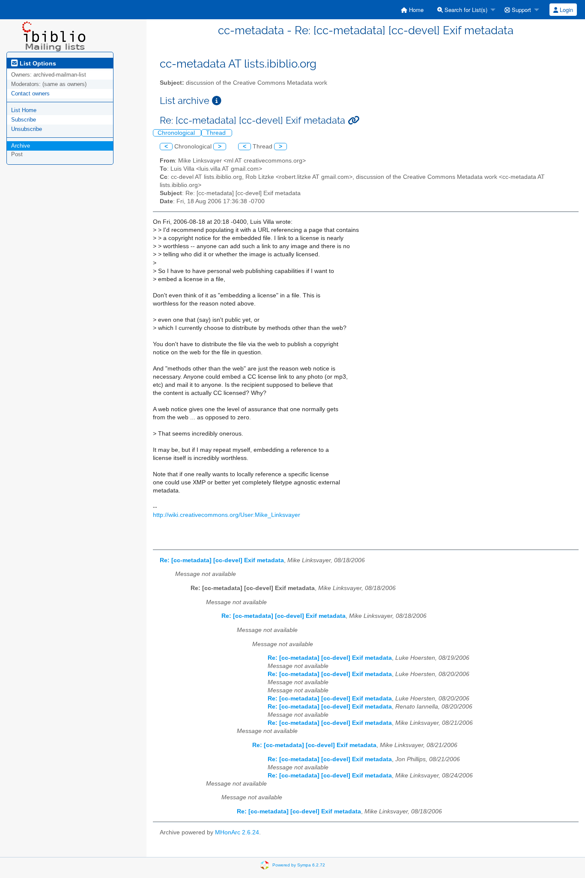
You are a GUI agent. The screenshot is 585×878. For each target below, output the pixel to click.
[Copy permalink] (353, 120)
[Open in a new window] (216, 100)
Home (415, 10)
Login (565, 10)
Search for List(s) (465, 10)
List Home (23, 110)
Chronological (177, 133)
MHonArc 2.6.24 (237, 832)
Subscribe (23, 119)
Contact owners (30, 93)
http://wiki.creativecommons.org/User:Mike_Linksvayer (226, 515)
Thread (216, 133)
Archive (20, 145)
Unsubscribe (26, 129)
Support (520, 10)
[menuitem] (412, 9)
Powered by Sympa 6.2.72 (298, 864)
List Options (37, 63)
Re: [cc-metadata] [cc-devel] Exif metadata (222, 560)
